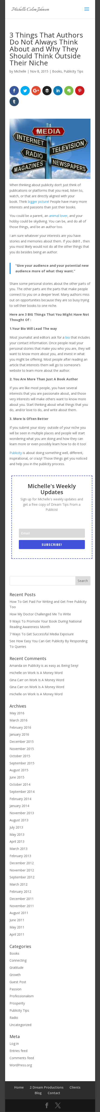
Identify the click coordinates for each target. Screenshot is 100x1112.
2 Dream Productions (46, 1087)
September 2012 (22, 877)
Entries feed (18, 1050)
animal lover (58, 215)
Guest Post (18, 982)
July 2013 (16, 827)
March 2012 (18, 884)
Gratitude (16, 967)
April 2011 (17, 934)
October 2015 (20, 756)
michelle (16, 672)
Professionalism (22, 996)
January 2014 (19, 806)
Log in (14, 1043)
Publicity (16, 453)
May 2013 (17, 834)
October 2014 (20, 784)
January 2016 (19, 734)
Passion (15, 989)
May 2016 (17, 713)
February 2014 (20, 799)
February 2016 (20, 727)
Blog (38, 1093)
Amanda (16, 665)
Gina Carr (16, 680)
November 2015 (22, 749)
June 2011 (17, 920)
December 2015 (22, 741)
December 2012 (22, 863)
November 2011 (22, 906)
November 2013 (22, 813)
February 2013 (20, 856)
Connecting (18, 960)
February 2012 (20, 891)
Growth (15, 974)
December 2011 (22, 898)
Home (19, 1087)
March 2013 (18, 848)
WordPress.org (21, 1065)
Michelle (20, 71)
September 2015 (22, 763)
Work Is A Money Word (45, 672)
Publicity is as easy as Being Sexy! (53, 665)
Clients (75, 1087)
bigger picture (38, 201)
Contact (54, 1093)
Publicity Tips (73, 71)
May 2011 (17, 927)
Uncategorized (20, 1025)
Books (57, 71)
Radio (14, 1017)
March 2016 (18, 720)
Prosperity (17, 1003)
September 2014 (22, 791)
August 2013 (19, 820)
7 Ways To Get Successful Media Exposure (42, 634)
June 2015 (17, 777)
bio (67, 337)
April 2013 (17, 841)
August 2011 (19, 913)
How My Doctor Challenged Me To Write (40, 614)
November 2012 (22, 870)
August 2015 (19, 770)
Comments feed (22, 1058)
